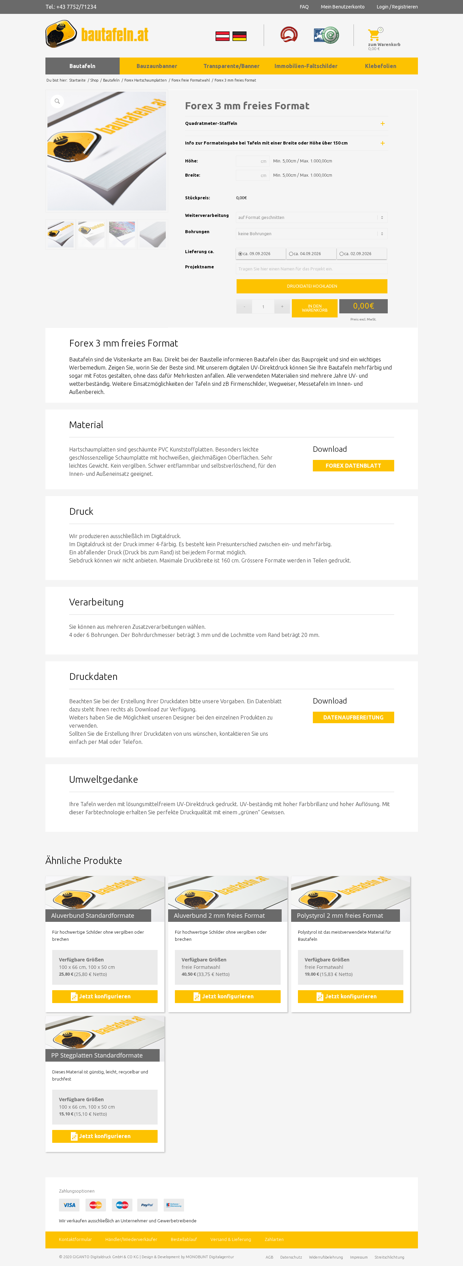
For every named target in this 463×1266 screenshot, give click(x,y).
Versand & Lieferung (230, 1239)
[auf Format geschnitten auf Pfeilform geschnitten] (313, 217)
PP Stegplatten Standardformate (97, 1055)
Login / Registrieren (397, 6)
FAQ (304, 6)
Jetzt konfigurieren (104, 996)
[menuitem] (82, 66)
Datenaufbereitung (353, 717)
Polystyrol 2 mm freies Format (340, 915)
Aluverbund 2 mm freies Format (219, 915)
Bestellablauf (184, 1239)
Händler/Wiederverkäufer (131, 1239)
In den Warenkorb (315, 308)
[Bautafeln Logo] (103, 34)
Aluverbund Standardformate (92, 915)
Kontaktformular (75, 1239)
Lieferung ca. (199, 251)
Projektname (199, 266)
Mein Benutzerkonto (343, 6)
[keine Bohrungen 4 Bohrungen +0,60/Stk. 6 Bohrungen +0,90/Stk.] (313, 233)
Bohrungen (197, 231)
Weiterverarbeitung (207, 215)
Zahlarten (274, 1239)
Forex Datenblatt (353, 466)
